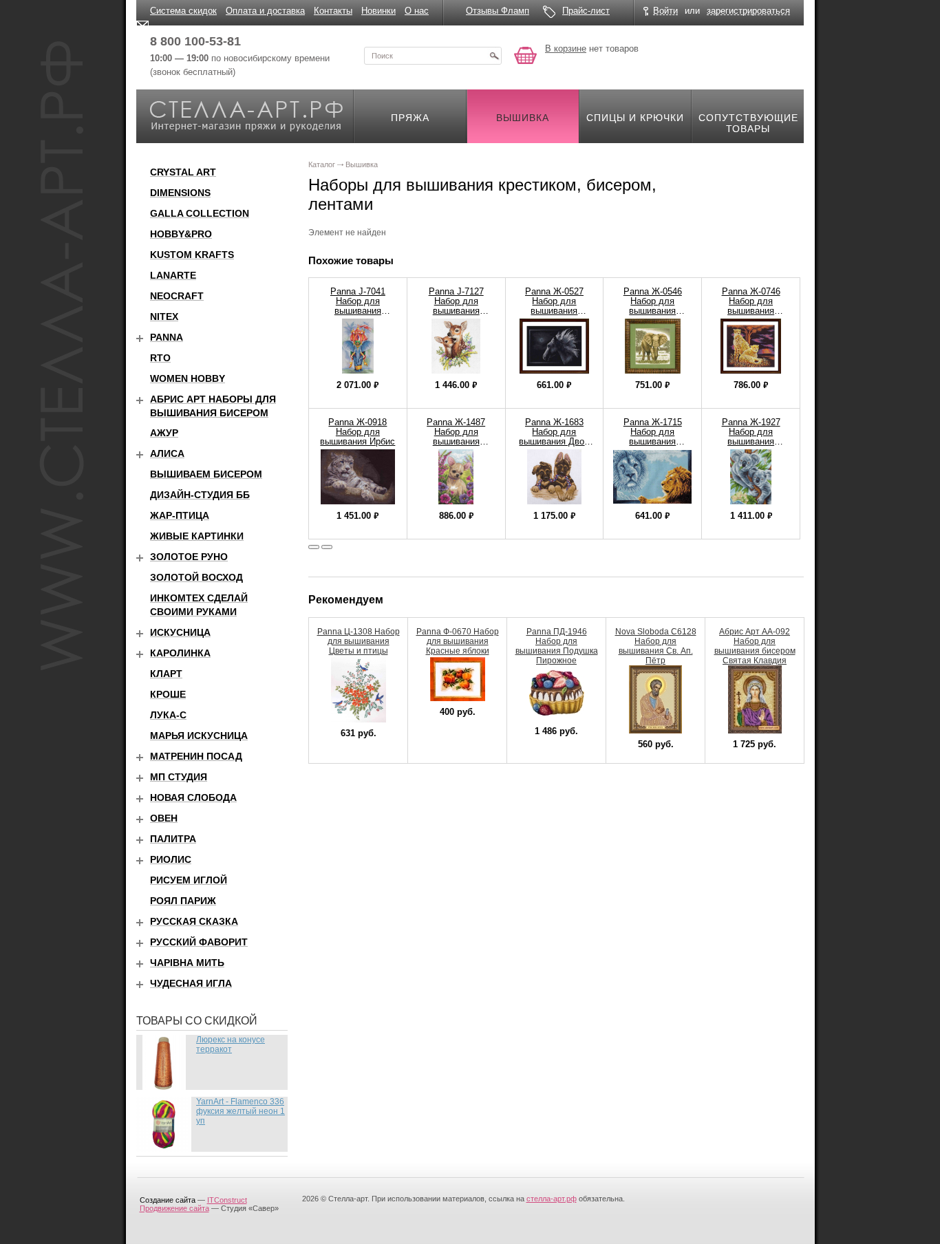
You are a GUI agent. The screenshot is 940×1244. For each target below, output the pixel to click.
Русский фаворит (199, 941)
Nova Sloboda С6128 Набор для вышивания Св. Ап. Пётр (655, 646)
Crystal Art (183, 172)
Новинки (378, 11)
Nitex (164, 316)
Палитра (173, 838)
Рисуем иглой (188, 880)
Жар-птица (179, 515)
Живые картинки (197, 535)
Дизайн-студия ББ (200, 494)
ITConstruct (227, 1200)
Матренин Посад (196, 756)
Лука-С (168, 714)
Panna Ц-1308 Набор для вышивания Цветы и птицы (358, 641)
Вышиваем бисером (206, 474)
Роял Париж (183, 900)
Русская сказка (194, 921)
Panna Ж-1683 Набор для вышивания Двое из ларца (554, 436)
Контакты (333, 11)
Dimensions (180, 192)
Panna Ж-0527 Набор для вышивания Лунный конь (554, 305)
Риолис (170, 859)
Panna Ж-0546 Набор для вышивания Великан (652, 305)
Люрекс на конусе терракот (230, 1044)
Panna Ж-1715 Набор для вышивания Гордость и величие (652, 441)
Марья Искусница (199, 735)
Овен (164, 818)
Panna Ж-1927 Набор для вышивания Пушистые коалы (751, 436)
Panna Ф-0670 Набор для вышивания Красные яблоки (457, 641)
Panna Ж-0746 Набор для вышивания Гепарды (751, 305)
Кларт (166, 673)
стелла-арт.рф (551, 1198)
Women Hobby (187, 378)
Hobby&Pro (181, 233)
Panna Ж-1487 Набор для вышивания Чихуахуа (456, 436)
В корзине (565, 48)
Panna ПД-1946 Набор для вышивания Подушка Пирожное (556, 646)
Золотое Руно (189, 556)
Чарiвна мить (187, 962)
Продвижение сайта (174, 1208)
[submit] (494, 55)
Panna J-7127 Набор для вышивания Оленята (456, 305)
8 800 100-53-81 (195, 41)
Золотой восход (196, 577)
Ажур (164, 432)
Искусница (180, 632)
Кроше (168, 694)
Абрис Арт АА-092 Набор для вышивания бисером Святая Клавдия (754, 646)
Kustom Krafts (192, 254)
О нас (417, 11)
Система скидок (183, 11)
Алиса (167, 453)
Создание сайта (167, 1200)
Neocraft (177, 295)
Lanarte (173, 275)
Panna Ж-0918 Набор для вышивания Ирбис (357, 432)
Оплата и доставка (265, 11)
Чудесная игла (191, 983)
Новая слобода (193, 797)
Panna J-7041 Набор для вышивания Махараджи (357, 305)
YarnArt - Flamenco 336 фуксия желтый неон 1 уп (240, 1111)
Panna (166, 337)
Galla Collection (199, 213)
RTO (160, 357)
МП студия (178, 776)
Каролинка (180, 652)
